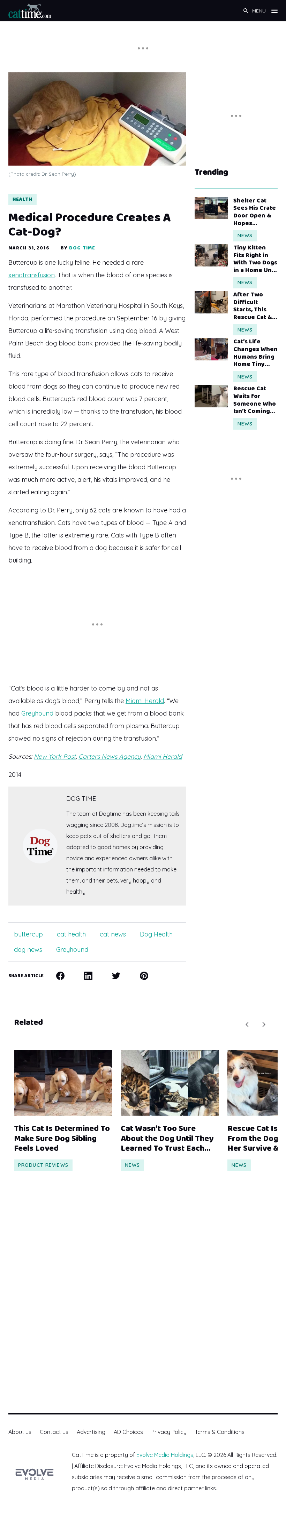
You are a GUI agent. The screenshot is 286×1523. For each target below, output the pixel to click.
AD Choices (128, 1431)
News (245, 235)
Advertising (91, 1431)
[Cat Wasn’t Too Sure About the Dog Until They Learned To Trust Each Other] (170, 1083)
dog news (28, 950)
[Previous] (247, 1024)
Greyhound (37, 713)
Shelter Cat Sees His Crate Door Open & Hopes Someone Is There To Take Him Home (254, 212)
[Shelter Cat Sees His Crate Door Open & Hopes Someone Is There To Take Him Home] (211, 208)
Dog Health (156, 934)
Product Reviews (43, 1165)
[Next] (263, 1024)
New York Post (55, 756)
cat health (71, 934)
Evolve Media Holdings (164, 1454)
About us (19, 1431)
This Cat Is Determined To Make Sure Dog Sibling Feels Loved (62, 1139)
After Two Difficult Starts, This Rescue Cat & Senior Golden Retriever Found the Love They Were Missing (254, 306)
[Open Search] (246, 10)
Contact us (54, 1431)
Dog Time (82, 248)
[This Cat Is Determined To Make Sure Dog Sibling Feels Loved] (63, 1083)
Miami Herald (145, 701)
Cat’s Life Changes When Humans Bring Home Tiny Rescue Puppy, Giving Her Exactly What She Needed (255, 353)
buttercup (28, 934)
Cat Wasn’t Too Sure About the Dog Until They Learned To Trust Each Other (167, 1139)
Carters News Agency (109, 756)
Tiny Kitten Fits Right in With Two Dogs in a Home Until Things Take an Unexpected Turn (255, 259)
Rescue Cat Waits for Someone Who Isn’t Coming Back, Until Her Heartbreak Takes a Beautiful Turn (255, 400)
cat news (113, 934)
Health (22, 199)
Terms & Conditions (219, 1431)
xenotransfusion (31, 275)
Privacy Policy (169, 1431)
